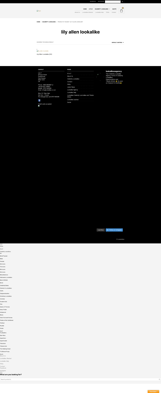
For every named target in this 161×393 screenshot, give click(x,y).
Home (85, 9)
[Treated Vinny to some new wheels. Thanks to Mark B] (99, 160)
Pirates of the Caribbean (6, 320)
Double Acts (3, 301)
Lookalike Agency (72, 90)
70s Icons (2, 266)
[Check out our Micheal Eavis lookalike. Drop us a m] (113, 166)
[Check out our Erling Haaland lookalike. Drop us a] (120, 133)
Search (159, 379)
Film (1, 304)
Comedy (2, 299)
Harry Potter (3, 309)
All (0, 253)
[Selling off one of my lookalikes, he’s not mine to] (106, 98)
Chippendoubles (4, 293)
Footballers (3, 332)
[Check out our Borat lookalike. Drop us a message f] (99, 209)
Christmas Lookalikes (6, 296)
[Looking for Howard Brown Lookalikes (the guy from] (106, 161)
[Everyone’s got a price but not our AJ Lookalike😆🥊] (120, 188)
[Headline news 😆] (106, 120)
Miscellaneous (4, 274)
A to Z (91, 9)
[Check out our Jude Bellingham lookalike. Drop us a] (113, 134)
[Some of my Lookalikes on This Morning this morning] (99, 188)
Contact (114, 12)
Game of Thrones (5, 307)
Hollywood (3, 312)
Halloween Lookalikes (6, 277)
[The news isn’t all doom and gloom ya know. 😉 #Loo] (99, 127)
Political (2, 323)
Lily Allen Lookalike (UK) (44, 54)
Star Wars (2, 335)
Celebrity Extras (4, 285)
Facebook (93, 1)
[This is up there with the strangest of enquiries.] (113, 206)
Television (3, 343)
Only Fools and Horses (6, 317)
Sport (1, 331)
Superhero (3, 338)
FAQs (107, 12)
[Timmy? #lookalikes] (99, 89)
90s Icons (2, 272)
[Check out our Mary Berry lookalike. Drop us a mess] (120, 211)
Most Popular (3, 256)
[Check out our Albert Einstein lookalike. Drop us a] (120, 101)
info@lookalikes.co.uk (49, 90)
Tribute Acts (3, 346)
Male (1, 258)
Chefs (1, 290)
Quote (114, 9)
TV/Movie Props (4, 351)
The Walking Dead (5, 349)
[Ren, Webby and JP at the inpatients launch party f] (113, 93)
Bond (1, 282)
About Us (77, 12)
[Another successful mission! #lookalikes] (120, 156)
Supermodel (3, 340)
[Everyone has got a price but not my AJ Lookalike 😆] (113, 189)
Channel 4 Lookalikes (6, 288)
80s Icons (2, 269)
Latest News (71, 87)
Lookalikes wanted (72, 99)
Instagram (101, 1)
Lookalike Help (99, 12)
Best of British (4, 280)
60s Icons (2, 264)
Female (2, 261)
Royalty (2, 325)
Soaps (1, 328)
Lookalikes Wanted (87, 12)
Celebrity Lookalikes (101, 9)
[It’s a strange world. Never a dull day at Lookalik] (106, 204)
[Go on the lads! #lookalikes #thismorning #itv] (106, 187)
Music (1, 315)
